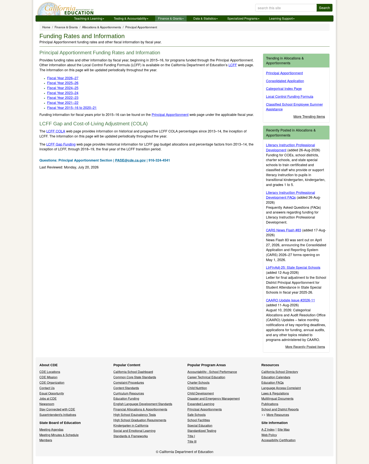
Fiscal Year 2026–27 (62, 77)
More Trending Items (309, 116)
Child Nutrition (197, 388)
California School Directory (279, 371)
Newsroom (46, 404)
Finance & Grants (170, 18)
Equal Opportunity (51, 393)
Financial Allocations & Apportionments (140, 409)
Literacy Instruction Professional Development (290, 147)
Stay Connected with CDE (57, 409)
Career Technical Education (206, 377)
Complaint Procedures (128, 382)
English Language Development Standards (142, 404)
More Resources (278, 414)
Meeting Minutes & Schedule (59, 435)
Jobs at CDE (48, 398)
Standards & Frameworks (130, 436)
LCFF (233, 64)
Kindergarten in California (130, 425)
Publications (269, 404)
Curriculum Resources (128, 393)
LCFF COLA (55, 130)
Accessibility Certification (278, 440)
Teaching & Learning (88, 18)
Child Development (200, 393)
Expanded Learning (200, 404)
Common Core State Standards (134, 377)
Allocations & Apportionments (101, 27)
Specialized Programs (242, 18)
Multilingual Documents (277, 398)
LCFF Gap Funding (61, 144)
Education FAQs (272, 382)
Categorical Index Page (284, 88)
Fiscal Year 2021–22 (62, 102)
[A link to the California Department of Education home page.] (65, 8)
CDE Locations (49, 371)
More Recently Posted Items (305, 346)
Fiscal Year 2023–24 (62, 92)
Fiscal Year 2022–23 (62, 97)
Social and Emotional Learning (134, 430)
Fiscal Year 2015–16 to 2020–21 (72, 107)
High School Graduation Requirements (139, 420)
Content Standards (126, 388)
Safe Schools (196, 414)
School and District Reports (280, 409)
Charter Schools (198, 382)
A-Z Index (268, 429)
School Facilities (198, 420)
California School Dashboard (133, 371)
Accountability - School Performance (212, 371)
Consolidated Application (285, 80)
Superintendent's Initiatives (57, 414)
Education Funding (126, 398)
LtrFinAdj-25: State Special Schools (293, 267)
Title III (191, 441)
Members (45, 440)
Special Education (199, 425)
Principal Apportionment (141, 27)
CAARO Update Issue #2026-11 (290, 299)
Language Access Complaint (281, 388)
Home (46, 27)
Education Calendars (275, 377)
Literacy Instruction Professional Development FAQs (290, 195)
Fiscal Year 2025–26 (62, 82)
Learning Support (281, 18)
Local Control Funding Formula (289, 96)
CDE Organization (51, 382)
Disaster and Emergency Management (213, 398)
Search (324, 7)
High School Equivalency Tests (134, 414)
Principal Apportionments (204, 409)
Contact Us (47, 388)
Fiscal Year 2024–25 (62, 87)
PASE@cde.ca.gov (130, 160)
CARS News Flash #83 (283, 229)
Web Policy (269, 435)
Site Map (284, 429)
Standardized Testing (201, 430)
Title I (191, 436)
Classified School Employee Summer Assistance (294, 107)
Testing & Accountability (130, 18)
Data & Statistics (204, 18)
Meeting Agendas (51, 429)
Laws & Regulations (275, 393)
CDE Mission (48, 377)
